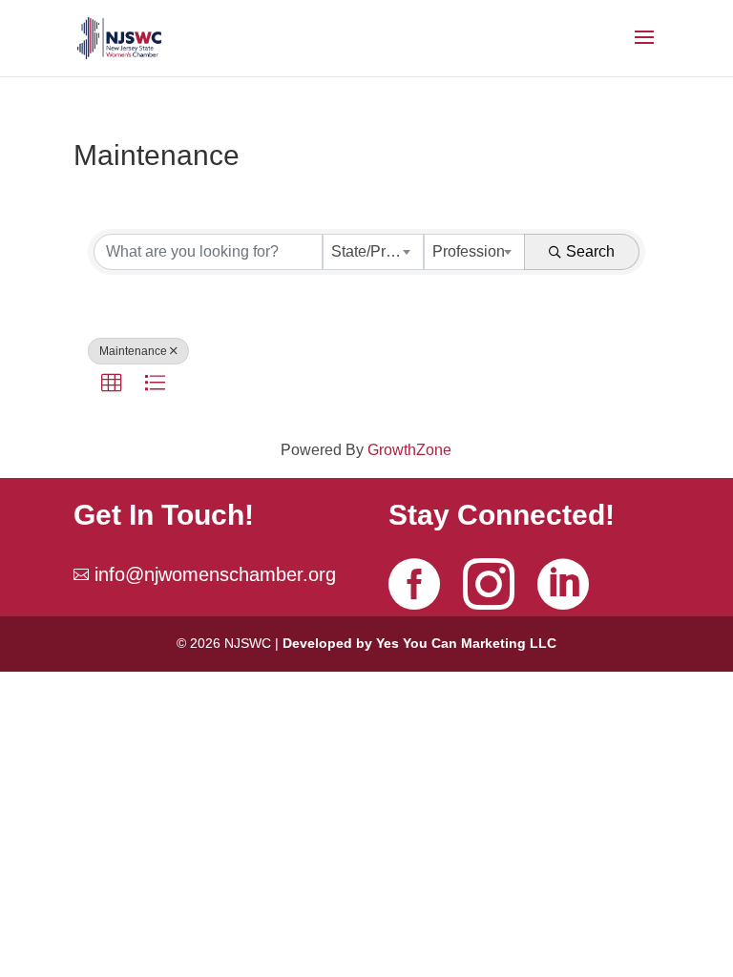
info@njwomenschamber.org (215, 574)
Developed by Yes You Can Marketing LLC (419, 643)
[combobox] (373, 252)
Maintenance (133, 351)
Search (590, 251)
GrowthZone (409, 450)
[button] (112, 383)
